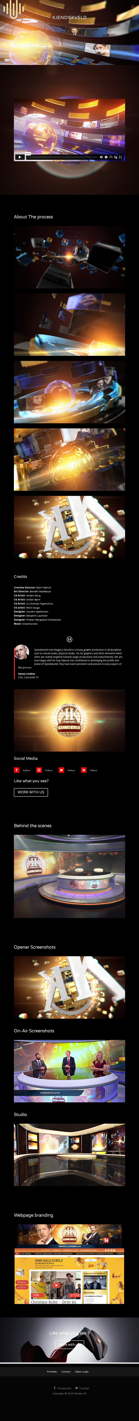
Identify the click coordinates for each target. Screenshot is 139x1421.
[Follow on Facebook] (16, 770)
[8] (69, 1018)
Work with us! (69, 1345)
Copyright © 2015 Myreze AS (69, 1393)
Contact (66, 1371)
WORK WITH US (31, 792)
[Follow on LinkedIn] (83, 770)
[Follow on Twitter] (61, 770)
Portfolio (52, 1371)
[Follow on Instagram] (39, 770)
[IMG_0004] (69, 917)
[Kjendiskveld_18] (69, 1102)
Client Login (81, 1371)
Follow (26, 770)
